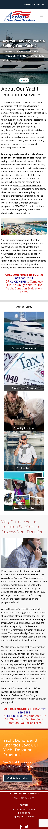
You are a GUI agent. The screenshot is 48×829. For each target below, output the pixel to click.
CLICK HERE (18, 281)
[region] (24, 53)
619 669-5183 (24, 278)
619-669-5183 (37, 4)
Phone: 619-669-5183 (24, 798)
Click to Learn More (17, 778)
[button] (21, 80)
